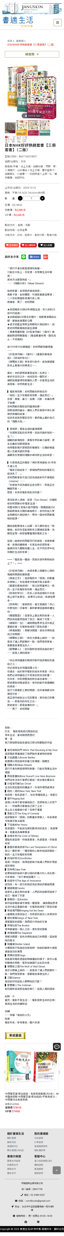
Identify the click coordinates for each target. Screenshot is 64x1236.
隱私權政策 (39, 1150)
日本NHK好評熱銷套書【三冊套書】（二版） (31, 44)
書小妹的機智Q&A (43, 1161)
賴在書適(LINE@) (15, 1150)
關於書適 (11, 1138)
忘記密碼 (38, 1138)
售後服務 (38, 1169)
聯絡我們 (38, 1173)
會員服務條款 (40, 1146)
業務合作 (11, 1169)
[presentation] (4, 1071)
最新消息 (11, 1142)
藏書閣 (20, 40)
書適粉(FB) (12, 1146)
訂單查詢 (38, 1142)
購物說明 (38, 1165)
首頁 (9, 40)
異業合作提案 (13, 1161)
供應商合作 (12, 1165)
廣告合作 (11, 1173)
